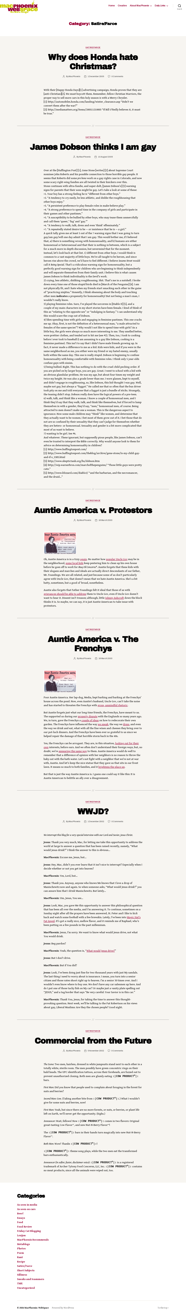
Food (20, 1222)
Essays (21, 1218)
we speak (103, 724)
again (83, 559)
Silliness (22, 1274)
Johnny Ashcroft (114, 597)
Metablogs (23, 1244)
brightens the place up (111, 767)
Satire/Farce (93, 47)
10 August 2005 (105, 157)
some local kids (74, 563)
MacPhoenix (74, 76)
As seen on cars (26, 1209)
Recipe (21, 1261)
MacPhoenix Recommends (33, 1239)
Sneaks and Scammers (30, 1279)
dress (126, 724)
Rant (20, 1257)
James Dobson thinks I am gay (93, 147)
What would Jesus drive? (101, 950)
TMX (20, 1283)
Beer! (20, 1213)
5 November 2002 (96, 1051)
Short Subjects (26, 1270)
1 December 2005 (96, 76)
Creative (122, 5)
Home (111, 5)
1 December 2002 (96, 821)
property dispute (87, 716)
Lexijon (21, 1235)
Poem (20, 1253)
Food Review (24, 1226)
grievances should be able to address (65, 594)
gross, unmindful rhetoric (113, 705)
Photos (21, 1248)
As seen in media (27, 1204)
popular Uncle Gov (116, 559)
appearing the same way (73, 751)
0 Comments (117, 76)
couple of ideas (90, 720)
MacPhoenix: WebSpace (36, 1308)
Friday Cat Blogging (29, 1231)
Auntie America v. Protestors (93, 510)
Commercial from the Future (93, 1040)
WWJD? (93, 811)
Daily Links (160, 5)
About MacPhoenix (139, 5)
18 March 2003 (105, 520)
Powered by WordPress (63, 1308)
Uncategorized (26, 1288)
